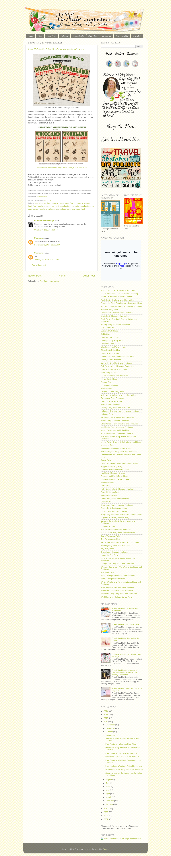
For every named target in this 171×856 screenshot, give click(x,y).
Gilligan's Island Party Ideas (112, 392)
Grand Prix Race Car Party (112, 401)
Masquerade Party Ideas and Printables (117, 433)
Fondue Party (106, 382)
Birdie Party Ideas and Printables (115, 316)
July (108, 783)
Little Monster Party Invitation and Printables (119, 424)
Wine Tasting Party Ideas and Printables (118, 576)
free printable (40, 203)
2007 (106, 819)
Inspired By (106, 36)
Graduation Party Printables (112, 398)
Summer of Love (108, 526)
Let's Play (92, 36)
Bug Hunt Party (107, 328)
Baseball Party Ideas (109, 310)
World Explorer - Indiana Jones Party (116, 597)
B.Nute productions (42, 196)
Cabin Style (105, 334)
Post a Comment (39, 265)
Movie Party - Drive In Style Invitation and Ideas (121, 442)
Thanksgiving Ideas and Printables (115, 546)
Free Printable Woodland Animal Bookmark (123, 766)
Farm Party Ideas (108, 373)
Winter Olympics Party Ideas (113, 579)
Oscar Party (106, 460)
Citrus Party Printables (110, 350)
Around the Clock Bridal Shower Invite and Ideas (121, 303)
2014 (106, 711)
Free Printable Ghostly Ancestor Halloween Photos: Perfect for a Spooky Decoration (125, 672)
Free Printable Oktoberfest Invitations (121, 753)
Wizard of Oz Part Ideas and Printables (117, 587)
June (108, 787)
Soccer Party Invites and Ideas (114, 508)
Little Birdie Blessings (44, 221)
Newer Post (34, 275)
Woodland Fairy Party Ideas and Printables (119, 594)
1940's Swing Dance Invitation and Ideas (118, 290)
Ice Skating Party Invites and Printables (117, 417)
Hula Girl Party (107, 414)
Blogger (106, 849)
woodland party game (48, 209)
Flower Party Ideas (109, 379)
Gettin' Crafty (78, 36)
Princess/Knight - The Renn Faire (115, 479)
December (110, 725)
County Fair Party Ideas (111, 360)
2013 (106, 715)
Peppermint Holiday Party (111, 467)
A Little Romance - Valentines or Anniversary (119, 294)
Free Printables (122, 36)
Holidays (64, 36)
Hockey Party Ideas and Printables (115, 408)
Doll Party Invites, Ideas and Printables (117, 366)
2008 (106, 816)
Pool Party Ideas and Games (113, 473)
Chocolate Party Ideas (110, 344)
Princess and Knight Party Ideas (114, 476)
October (109, 732)
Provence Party (107, 483)
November (110, 728)
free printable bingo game (58, 203)
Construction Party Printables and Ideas (117, 357)
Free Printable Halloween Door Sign (120, 744)
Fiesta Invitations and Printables (114, 376)
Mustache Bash (107, 445)
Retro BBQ (105, 486)
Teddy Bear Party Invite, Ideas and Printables (120, 542)
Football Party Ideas (109, 385)
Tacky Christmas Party (110, 536)
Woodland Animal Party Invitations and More (124, 770)
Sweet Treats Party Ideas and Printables (118, 533)
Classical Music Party (110, 353)
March (109, 797)
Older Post (89, 275)
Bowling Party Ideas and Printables (115, 325)
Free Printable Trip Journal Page (125, 624)
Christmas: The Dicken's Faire (113, 347)
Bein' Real (137, 36)
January (109, 804)
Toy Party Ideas (107, 549)
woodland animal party (69, 206)
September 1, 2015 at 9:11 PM (47, 245)
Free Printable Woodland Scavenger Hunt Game (56, 49)
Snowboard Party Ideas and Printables (117, 505)
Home (31, 36)
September (111, 735)
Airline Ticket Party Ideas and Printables (117, 297)
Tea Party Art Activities (110, 539)
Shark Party (106, 502)
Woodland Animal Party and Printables (117, 591)
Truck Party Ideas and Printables (114, 552)
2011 (106, 722)
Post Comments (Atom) (49, 281)
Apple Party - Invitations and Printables (117, 300)
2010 (106, 809)
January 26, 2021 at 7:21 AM (46, 260)
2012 (106, 718)
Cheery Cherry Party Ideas (112, 341)
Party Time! (51, 36)
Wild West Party (107, 572)
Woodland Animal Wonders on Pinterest (122, 757)
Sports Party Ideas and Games (114, 511)
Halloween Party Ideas (110, 405)
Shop (40, 36)
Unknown (38, 238)
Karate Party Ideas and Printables (115, 421)
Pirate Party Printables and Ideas (115, 470)
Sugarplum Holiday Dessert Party (115, 518)
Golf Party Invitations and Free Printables (118, 395)
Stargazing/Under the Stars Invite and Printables (121, 515)
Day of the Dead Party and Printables (116, 363)
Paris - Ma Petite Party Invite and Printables (119, 463)
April (108, 794)
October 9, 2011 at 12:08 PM (46, 230)
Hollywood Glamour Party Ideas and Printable (120, 411)
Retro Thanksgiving (109, 495)
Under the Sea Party (109, 555)
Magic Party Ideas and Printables (115, 430)
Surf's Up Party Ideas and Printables (116, 530)
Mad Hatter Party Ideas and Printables (117, 427)
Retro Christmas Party (110, 492)
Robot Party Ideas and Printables (115, 499)
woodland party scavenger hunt (71, 209)
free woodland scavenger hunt (46, 206)
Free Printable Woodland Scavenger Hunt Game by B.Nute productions (61, 168)
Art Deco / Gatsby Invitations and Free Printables (121, 306)
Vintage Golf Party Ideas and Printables (117, 564)
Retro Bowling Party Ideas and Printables (118, 489)
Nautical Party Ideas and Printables (116, 448)
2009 (106, 812)
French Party (106, 389)
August (109, 780)
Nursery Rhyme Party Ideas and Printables (119, 452)
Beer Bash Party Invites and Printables (117, 313)
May (108, 790)
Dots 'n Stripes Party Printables (114, 369)
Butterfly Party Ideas (109, 331)
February (110, 801)
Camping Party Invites (110, 337)
